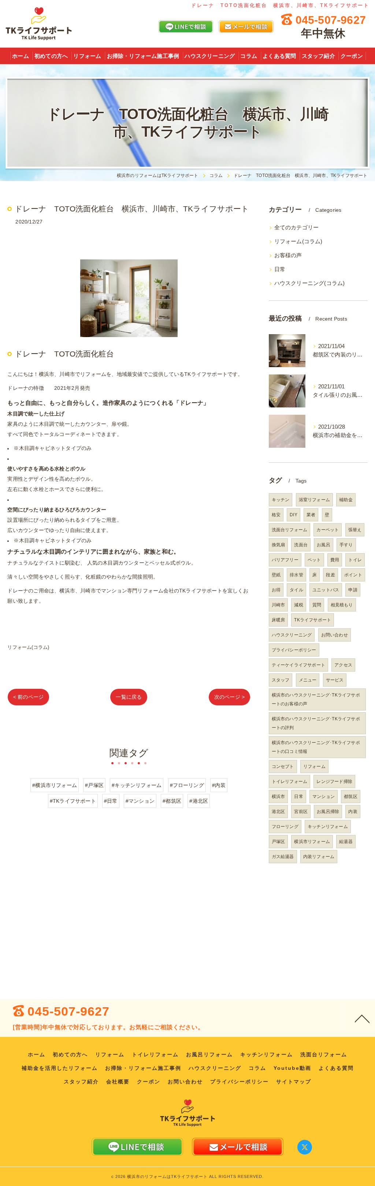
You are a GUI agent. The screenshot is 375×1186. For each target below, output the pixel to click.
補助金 (346, 499)
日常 (279, 269)
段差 (330, 574)
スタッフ (281, 680)
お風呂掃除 (328, 811)
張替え (355, 529)
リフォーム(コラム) (28, 647)
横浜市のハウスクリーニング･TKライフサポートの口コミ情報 (316, 747)
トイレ (355, 559)
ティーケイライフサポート (298, 665)
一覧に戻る (129, 697)
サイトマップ (293, 1082)
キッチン (281, 499)
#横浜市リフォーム (54, 785)
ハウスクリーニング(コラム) (309, 283)
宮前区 (301, 811)
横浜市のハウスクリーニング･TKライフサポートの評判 (316, 723)
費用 (334, 559)
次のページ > (229, 697)
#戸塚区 (94, 785)
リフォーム (314, 766)
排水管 (296, 574)
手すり (346, 544)
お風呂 (323, 544)
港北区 (278, 811)
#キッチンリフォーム (136, 785)
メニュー (308, 680)
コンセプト (283, 766)
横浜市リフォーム (312, 841)
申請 (352, 589)
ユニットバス (325, 589)
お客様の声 (288, 255)
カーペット (327, 529)
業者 (311, 514)
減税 (298, 604)
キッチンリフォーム (328, 826)
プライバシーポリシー (294, 650)
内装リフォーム (318, 856)
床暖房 (278, 619)
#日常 (111, 801)
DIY (293, 514)
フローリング (285, 826)
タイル (296, 589)
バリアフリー (285, 559)
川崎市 (278, 604)
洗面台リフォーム (290, 529)
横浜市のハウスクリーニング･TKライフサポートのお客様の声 (316, 699)
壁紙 (276, 574)
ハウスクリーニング (292, 635)
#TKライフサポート (73, 801)
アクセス (343, 665)
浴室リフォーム (314, 499)
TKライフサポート (312, 619)
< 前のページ (28, 697)
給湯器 (346, 841)
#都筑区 (172, 801)
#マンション (140, 801)
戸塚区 (278, 841)
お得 (276, 589)
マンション (323, 796)
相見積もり (342, 604)
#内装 (219, 785)
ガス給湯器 (283, 856)
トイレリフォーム (290, 781)
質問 (316, 604)
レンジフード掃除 (334, 781)
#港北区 (198, 801)
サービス (335, 680)
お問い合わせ (334, 635)
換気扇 (278, 544)
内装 (352, 811)
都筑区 (350, 796)
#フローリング (187, 785)
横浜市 (278, 796)
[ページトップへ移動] (362, 1018)
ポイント (353, 574)
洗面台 (301, 544)
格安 (276, 514)
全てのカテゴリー (296, 227)
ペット (314, 559)
